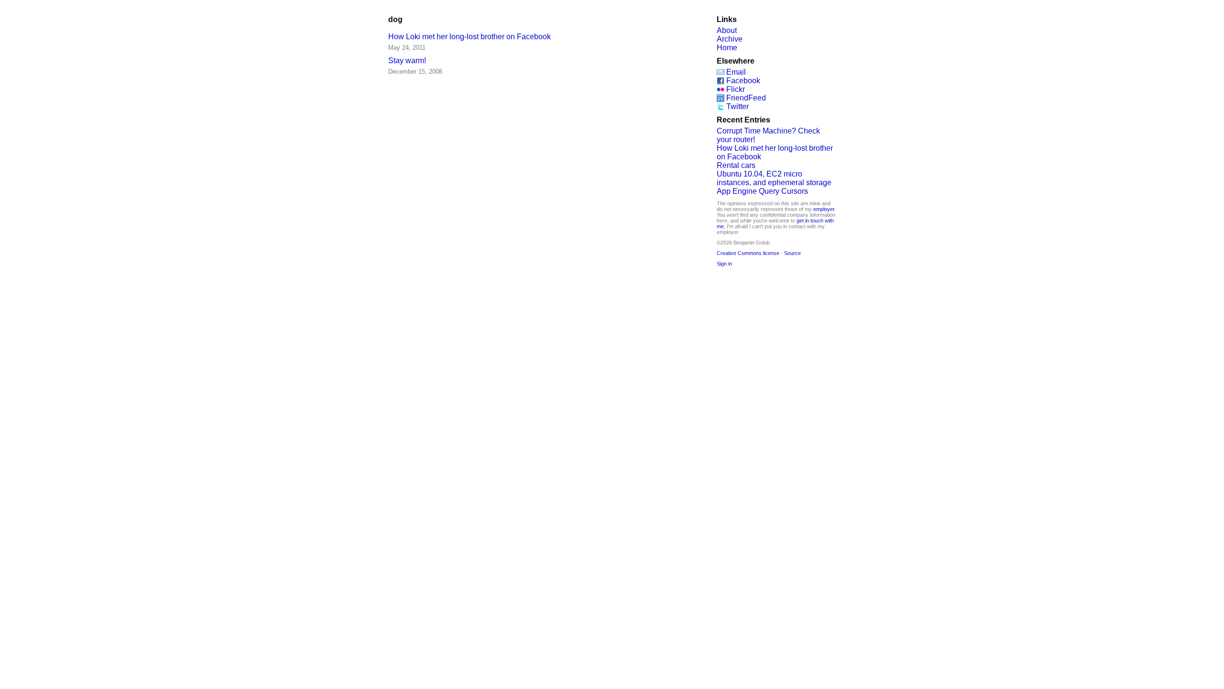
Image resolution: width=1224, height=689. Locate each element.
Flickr (735, 89)
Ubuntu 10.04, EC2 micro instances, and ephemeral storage (774, 178)
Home (727, 48)
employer (823, 209)
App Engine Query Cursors (762, 191)
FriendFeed (746, 98)
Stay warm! (407, 60)
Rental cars (736, 165)
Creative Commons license (748, 253)
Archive (730, 39)
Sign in (724, 264)
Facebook (743, 81)
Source (792, 253)
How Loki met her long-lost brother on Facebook (469, 37)
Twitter (737, 106)
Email (736, 72)
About (727, 30)
